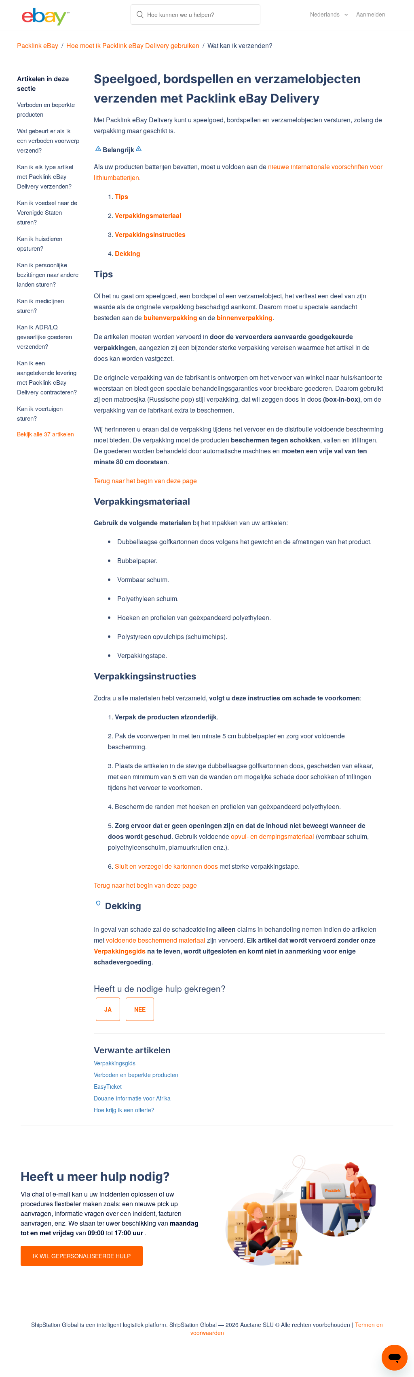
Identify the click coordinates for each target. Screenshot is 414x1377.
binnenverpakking (244, 317)
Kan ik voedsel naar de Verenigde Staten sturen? (47, 212)
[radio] (108, 1009)
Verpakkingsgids (120, 951)
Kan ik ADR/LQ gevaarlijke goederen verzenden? (44, 336)
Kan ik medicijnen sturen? (40, 305)
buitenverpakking (170, 317)
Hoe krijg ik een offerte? (124, 1110)
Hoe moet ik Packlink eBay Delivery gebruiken (132, 45)
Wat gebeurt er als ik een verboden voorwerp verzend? (48, 140)
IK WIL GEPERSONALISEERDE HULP (82, 1256)
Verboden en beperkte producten (46, 109)
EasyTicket (108, 1086)
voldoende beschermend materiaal (155, 940)
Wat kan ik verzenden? (239, 45)
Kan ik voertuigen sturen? (40, 413)
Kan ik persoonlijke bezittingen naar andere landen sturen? (47, 274)
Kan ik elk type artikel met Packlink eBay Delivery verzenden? (45, 176)
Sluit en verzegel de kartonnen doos (166, 866)
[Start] (46, 15)
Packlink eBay (37, 45)
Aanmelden (370, 14)
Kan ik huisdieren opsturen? (39, 243)
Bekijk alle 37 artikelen (45, 434)
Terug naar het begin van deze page (145, 480)
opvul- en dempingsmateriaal (272, 836)
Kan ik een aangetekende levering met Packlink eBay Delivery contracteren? (47, 377)
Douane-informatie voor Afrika (132, 1098)
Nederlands (325, 14)
